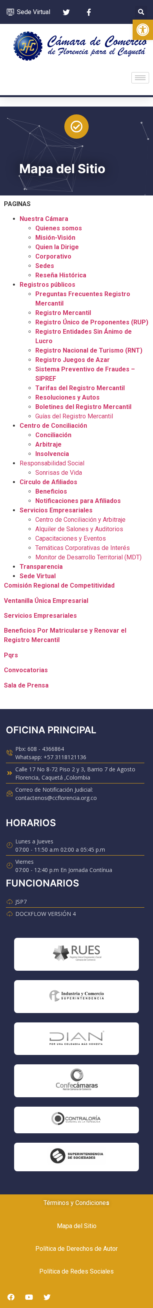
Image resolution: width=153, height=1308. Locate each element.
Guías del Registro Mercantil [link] (74, 416)
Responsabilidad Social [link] (52, 463)
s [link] (107, 1203)
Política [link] (45, 1248)
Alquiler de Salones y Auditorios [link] (79, 529)
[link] (143, 30)
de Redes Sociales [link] (87, 1271)
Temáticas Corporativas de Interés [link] (82, 548)
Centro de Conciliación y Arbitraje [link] (80, 519)
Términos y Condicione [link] (75, 1203)
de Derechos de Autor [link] (87, 1248)
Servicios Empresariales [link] (56, 510)
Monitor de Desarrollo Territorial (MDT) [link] (88, 557)
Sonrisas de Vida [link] (58, 472)
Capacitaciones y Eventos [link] (70, 538)
